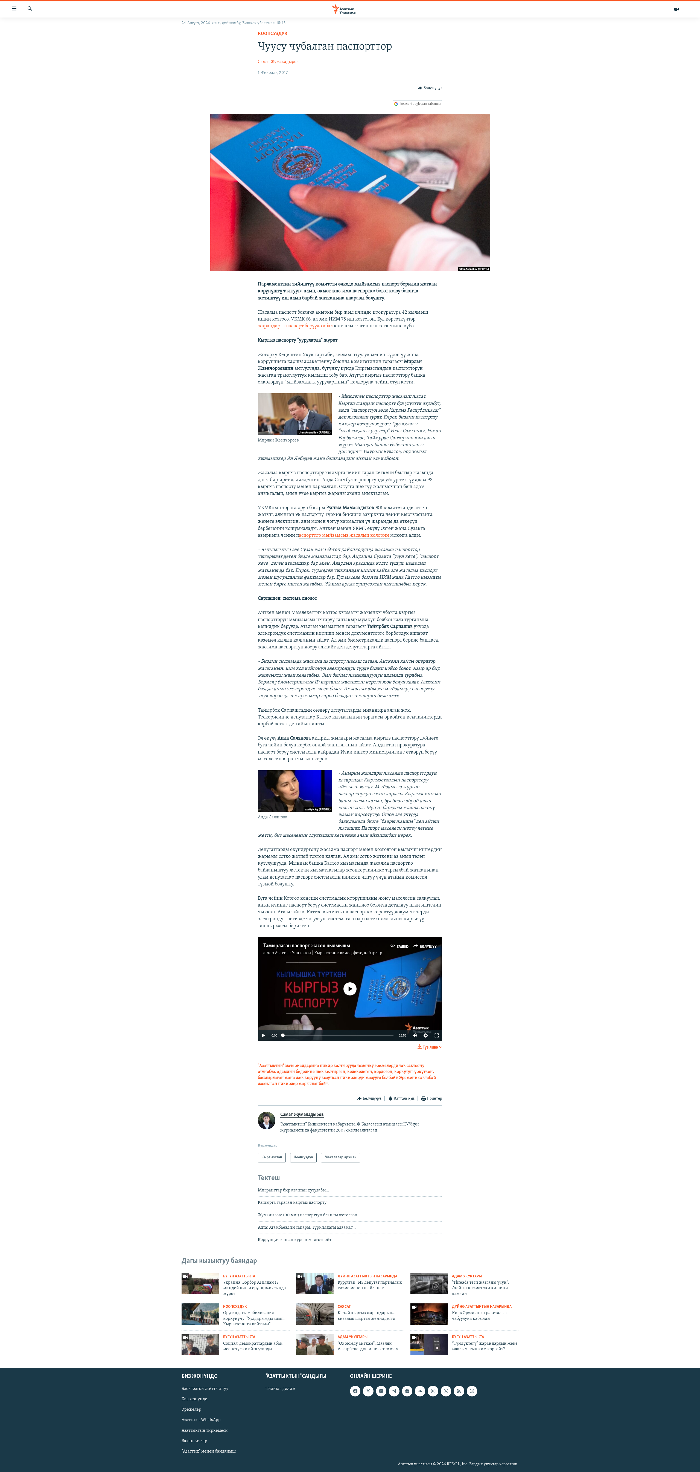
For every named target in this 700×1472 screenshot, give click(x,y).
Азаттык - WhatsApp (201, 1420)
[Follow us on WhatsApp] (446, 1391)
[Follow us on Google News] (407, 1391)
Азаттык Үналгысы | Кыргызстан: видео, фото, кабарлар (328, 953)
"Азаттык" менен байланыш (209, 1451)
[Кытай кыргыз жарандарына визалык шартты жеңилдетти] (315, 1314)
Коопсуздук (272, 33)
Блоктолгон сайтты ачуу (205, 1389)
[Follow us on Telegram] (394, 1391)
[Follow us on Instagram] (433, 1391)
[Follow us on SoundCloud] (420, 1391)
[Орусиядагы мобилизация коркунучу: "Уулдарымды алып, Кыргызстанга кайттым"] (200, 1314)
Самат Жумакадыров (278, 62)
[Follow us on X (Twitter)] (368, 1391)
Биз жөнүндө (194, 1399)
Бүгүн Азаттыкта (239, 1276)
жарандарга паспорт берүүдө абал (295, 326)
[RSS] (459, 1391)
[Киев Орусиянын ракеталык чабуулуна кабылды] (429, 1314)
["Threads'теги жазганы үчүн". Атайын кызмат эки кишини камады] (429, 1283)
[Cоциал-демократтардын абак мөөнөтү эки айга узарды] (200, 1344)
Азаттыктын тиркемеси (205, 1430)
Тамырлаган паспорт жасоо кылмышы (306, 946)
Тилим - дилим (280, 1389)
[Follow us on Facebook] (355, 1391)
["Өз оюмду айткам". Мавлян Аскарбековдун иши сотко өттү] (315, 1344)
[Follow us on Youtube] (381, 1391)
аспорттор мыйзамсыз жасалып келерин (344, 535)
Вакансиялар (194, 1441)
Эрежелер (191, 1410)
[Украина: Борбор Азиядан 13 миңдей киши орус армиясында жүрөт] (200, 1283)
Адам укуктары (467, 1276)
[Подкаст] (472, 1391)
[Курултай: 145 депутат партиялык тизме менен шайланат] (315, 1283)
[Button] (430, 88)
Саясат (344, 1307)
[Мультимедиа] (676, 9)
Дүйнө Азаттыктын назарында (367, 1276)
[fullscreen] (436, 1035)
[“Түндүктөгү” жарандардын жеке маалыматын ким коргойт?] (429, 1344)
